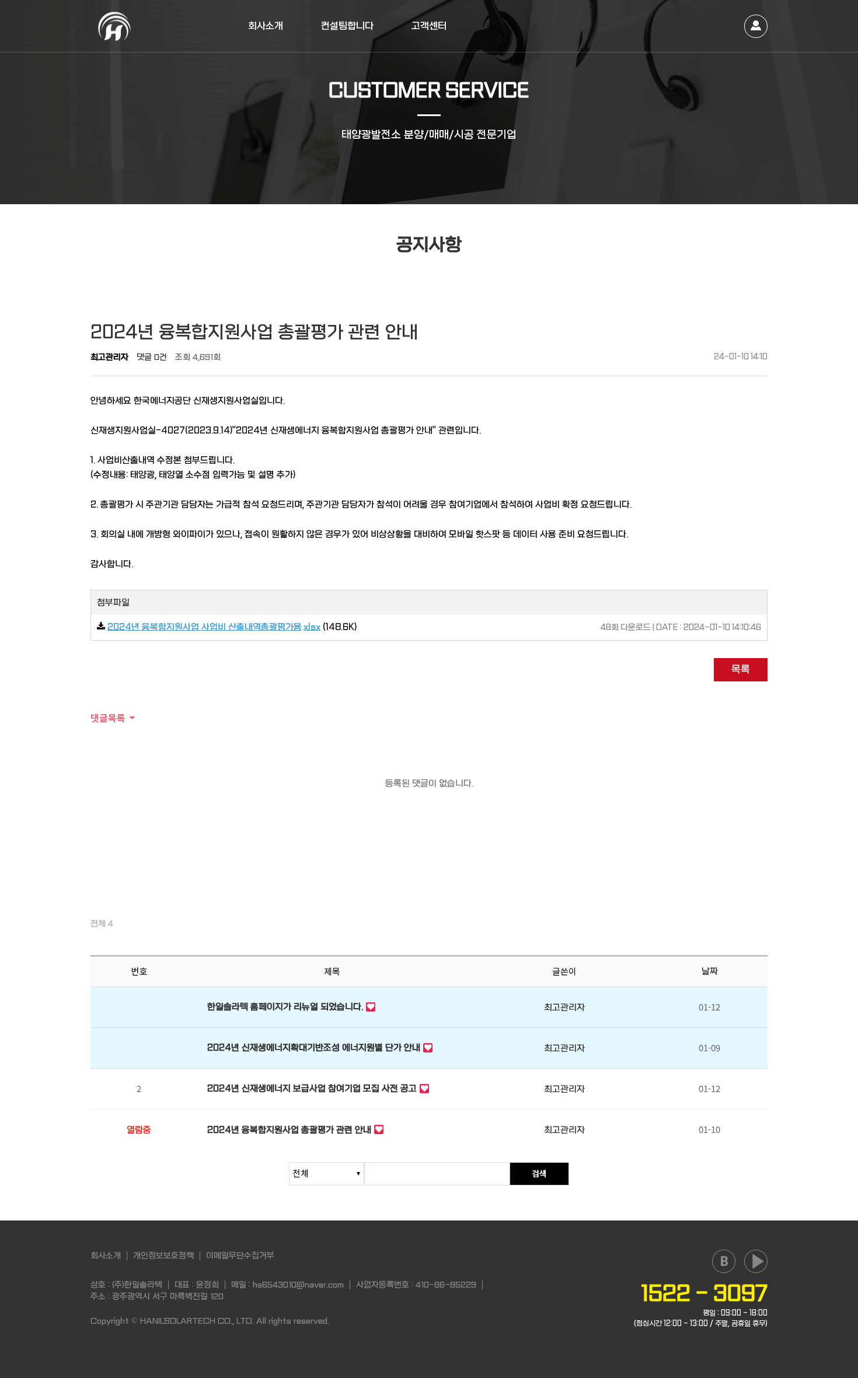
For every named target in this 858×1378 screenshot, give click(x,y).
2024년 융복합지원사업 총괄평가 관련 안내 (289, 1130)
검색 (539, 1173)
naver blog (723, 1261)
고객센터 (429, 26)
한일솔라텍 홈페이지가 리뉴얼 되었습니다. (285, 1007)
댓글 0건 (152, 357)
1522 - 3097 (704, 1293)
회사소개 (265, 26)
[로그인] (756, 26)
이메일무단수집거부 (240, 1255)
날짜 (710, 971)
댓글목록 (107, 718)
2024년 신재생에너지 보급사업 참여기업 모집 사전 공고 (312, 1088)
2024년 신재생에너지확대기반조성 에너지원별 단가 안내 (313, 1048)
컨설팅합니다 (347, 26)
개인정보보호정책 (163, 1255)
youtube (756, 1261)
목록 (740, 669)
